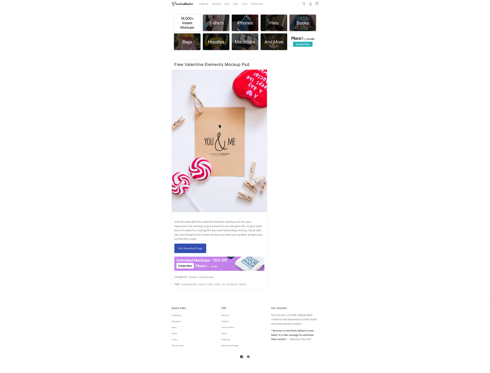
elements (202, 284)
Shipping (225, 339)
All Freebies (193, 277)
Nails (174, 327)
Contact (225, 321)
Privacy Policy (227, 327)
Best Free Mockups (206, 277)
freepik (210, 284)
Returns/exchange (229, 345)
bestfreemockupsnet (189, 284)
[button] (304, 4)
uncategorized (232, 284)
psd (223, 284)
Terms (224, 333)
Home (174, 333)
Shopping (176, 315)
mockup (217, 284)
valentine (242, 284)
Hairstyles (176, 321)
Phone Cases (178, 345)
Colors (175, 339)
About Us (225, 315)
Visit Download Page (190, 248)
